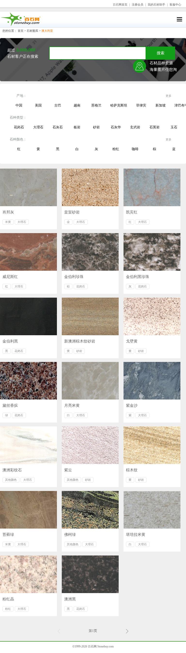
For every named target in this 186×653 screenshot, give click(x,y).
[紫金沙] (152, 381)
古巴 (57, 105)
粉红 (115, 149)
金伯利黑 (10, 341)
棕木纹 (132, 470)
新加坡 (160, 105)
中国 (19, 105)
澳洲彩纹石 (12, 470)
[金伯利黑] (28, 316)
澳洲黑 (70, 599)
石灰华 (116, 127)
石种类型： (18, 117)
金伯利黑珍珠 (137, 277)
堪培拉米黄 (135, 534)
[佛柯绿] (90, 510)
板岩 (77, 127)
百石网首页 (120, 4)
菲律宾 (141, 105)
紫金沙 (132, 405)
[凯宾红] (152, 187)
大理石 (38, 127)
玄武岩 (135, 127)
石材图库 (32, 31)
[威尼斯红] (28, 252)
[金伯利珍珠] (90, 252)
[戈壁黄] (152, 316)
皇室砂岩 (72, 212)
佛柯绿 (70, 534)
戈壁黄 (132, 341)
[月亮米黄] (90, 381)
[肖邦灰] (28, 187)
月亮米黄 (72, 405)
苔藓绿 (8, 534)
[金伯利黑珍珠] (152, 252)
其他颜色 (11, 480)
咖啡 (135, 149)
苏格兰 (96, 105)
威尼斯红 (10, 277)
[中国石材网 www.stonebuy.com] (20, 19)
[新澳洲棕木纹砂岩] (90, 316)
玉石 (173, 127)
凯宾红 (132, 212)
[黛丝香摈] (28, 381)
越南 (77, 105)
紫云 (68, 470)
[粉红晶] (28, 574)
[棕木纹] (152, 445)
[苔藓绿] (28, 510)
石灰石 (58, 127)
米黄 (8, 222)
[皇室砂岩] (90, 187)
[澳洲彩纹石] (28, 445)
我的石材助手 (156, 4)
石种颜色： (18, 139)
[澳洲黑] (90, 574)
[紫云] (90, 445)
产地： (21, 96)
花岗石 (19, 127)
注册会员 (137, 4)
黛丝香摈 (10, 405)
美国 (38, 105)
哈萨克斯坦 (118, 105)
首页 (20, 31)
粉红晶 (8, 599)
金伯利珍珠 (74, 277)
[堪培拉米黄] (152, 510)
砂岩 (96, 127)
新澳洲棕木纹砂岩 (79, 341)
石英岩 (154, 127)
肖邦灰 (8, 212)
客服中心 (175, 4)
